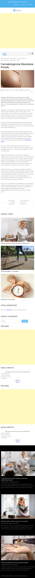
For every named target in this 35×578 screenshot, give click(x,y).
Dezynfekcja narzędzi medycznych (11, 202)
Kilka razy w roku (6, 376)
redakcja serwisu (5, 482)
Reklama (16, 4)
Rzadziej (4, 378)
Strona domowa (5, 58)
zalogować (9, 310)
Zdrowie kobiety (21, 58)
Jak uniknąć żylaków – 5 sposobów (10, 271)
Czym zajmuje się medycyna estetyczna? (24, 202)
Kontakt (23, 4)
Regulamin (30, 4)
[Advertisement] (17, 30)
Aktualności (13, 58)
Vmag (25, 576)
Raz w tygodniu (6, 373)
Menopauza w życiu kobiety (8, 299)
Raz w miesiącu (6, 375)
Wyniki (17, 382)
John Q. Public (5, 90)
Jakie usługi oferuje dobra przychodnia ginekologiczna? (15, 243)
